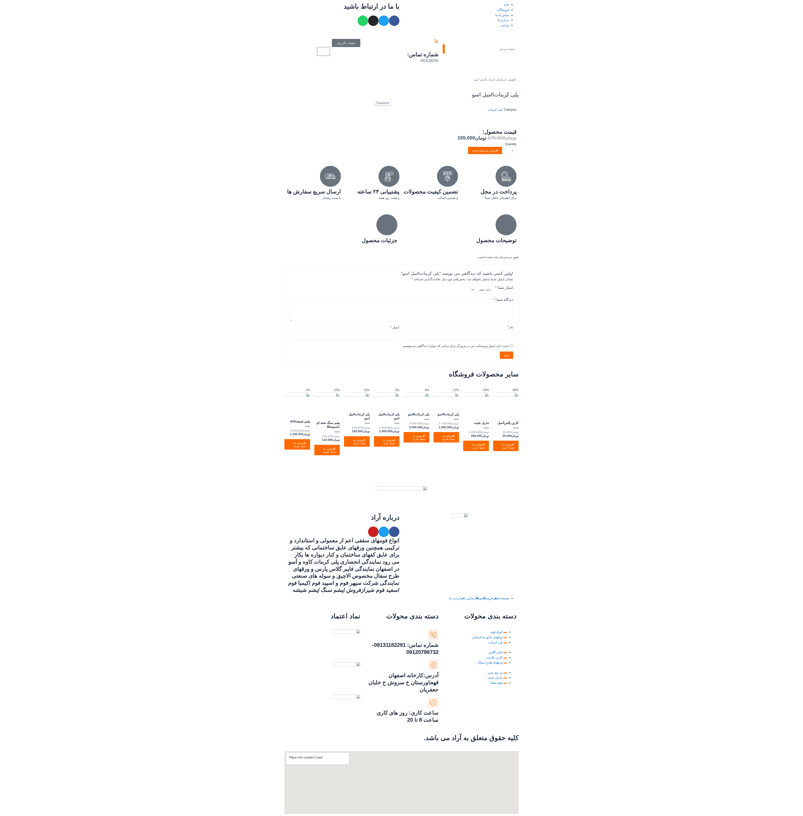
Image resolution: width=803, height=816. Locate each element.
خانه (506, 4)
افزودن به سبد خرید (485, 150)
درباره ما (503, 20)
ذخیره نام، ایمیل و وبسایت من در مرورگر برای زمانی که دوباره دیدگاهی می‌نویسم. (456, 346)
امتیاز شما (504, 287)
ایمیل (394, 327)
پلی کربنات (506, 79)
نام (510, 327)
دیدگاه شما (503, 300)
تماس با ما (502, 15)
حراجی (504, 25)
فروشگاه (503, 10)
